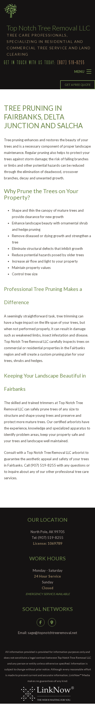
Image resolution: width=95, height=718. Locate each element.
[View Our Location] (53, 621)
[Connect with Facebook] (42, 621)
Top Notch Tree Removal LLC (48, 28)
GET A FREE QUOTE (78, 84)
